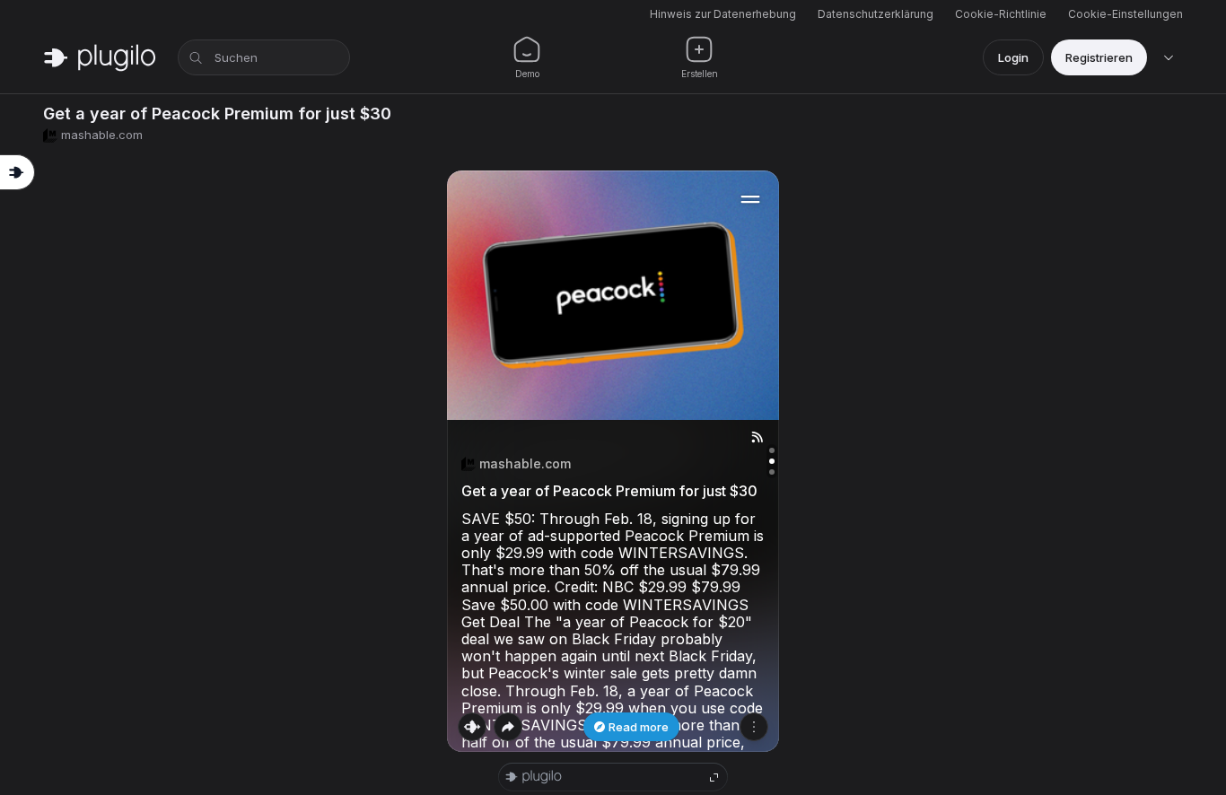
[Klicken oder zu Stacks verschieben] (472, 726)
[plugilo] (99, 57)
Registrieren (1099, 57)
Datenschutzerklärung (875, 14)
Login (1013, 57)
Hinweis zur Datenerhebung (723, 14)
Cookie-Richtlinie (1000, 14)
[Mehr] (754, 726)
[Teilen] (508, 726)
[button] (613, 461)
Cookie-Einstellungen (1125, 14)
